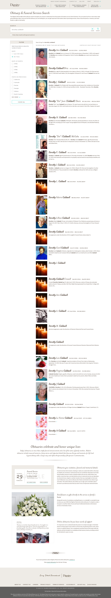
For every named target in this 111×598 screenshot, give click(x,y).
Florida (16, 85)
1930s (16, 69)
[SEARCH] (98, 29)
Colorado (16, 82)
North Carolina (18, 94)
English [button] (96, 1)
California (17, 79)
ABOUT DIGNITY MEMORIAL (58, 1)
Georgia (16, 88)
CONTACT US (73, 1)
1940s (16, 72)
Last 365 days (18, 53)
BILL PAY (82, 1)
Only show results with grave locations (23, 35)
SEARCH (13, 25)
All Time (17, 56)
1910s (16, 63)
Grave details (52, 421)
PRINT (89, 1)
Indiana (16, 91)
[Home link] (15, 5)
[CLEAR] (92, 29)
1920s (16, 66)
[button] (42, 6)
